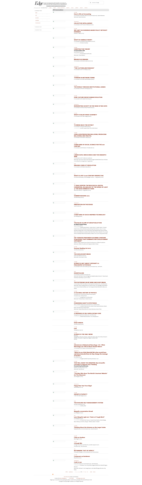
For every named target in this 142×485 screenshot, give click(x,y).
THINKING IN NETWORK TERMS (84, 78)
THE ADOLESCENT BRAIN (82, 254)
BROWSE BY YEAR (38, 26)
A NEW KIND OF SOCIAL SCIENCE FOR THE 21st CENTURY (89, 145)
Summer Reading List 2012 (82, 248)
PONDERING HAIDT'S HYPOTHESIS (85, 303)
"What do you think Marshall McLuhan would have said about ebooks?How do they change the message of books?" (91, 353)
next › (91, 471)
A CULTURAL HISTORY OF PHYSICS (85, 293)
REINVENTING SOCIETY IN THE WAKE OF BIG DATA (90, 106)
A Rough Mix (78, 443)
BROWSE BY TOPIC (38, 10)
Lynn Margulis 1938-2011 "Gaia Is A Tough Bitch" (89, 417)
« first (66, 471)
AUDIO (54, 7)
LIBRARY (76, 7)
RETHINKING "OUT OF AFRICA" (84, 450)
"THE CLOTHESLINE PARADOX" (84, 68)
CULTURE (75, 12)
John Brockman (67, 476)
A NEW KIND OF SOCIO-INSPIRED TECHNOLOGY (89, 215)
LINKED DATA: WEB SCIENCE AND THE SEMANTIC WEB (90, 155)
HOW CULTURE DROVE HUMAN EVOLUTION (88, 97)
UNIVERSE (75, 47)
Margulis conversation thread (83, 411)
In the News (71, 478)
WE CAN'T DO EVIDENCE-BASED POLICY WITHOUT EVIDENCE (90, 31)
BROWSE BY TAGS (38, 30)
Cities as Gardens (79, 437)
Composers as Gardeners (82, 456)
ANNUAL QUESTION (61, 7)
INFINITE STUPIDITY (80, 394)
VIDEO (50, 7)
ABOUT (81, 7)
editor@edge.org (63, 478)
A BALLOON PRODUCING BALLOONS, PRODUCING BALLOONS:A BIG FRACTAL (90, 135)
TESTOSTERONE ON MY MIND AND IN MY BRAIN (90, 282)
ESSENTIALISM (79, 273)
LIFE (74, 38)
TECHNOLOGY (76, 21)
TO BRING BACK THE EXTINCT (84, 125)
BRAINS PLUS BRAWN (81, 59)
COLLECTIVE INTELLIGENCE (83, 23)
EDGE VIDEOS (78, 323)
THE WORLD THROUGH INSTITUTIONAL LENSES (90, 87)
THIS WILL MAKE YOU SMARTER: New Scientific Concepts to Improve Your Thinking (89, 363)
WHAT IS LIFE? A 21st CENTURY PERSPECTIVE (89, 176)
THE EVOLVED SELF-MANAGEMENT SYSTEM (88, 403)
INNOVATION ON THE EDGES (83, 204)
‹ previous (71, 471)
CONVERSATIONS (44, 7)
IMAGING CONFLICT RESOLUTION (85, 165)
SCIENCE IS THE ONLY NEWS (83, 334)
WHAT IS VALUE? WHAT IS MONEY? (85, 115)
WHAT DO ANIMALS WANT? (83, 40)
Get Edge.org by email (80, 478)
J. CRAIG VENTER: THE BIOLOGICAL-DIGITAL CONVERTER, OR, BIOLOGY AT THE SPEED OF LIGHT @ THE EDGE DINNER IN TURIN (91, 187)
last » (94, 471)
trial (75, 328)
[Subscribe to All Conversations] (52, 474)
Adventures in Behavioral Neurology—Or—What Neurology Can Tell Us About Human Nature (89, 345)
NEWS (72, 7)
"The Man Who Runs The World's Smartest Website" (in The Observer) (90, 374)
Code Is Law (78, 462)
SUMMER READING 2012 (82, 196)
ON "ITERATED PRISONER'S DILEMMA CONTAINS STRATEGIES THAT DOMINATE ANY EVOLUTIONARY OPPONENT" (91, 239)
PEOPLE (86, 7)
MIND (75, 163)
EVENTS (67, 7)
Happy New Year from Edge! (83, 386)
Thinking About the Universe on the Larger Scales (90, 427)
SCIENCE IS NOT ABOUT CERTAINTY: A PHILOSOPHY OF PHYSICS (86, 264)
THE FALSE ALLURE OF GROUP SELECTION (88, 223)
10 (87, 471)
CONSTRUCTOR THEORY (82, 49)
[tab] (42, 11)
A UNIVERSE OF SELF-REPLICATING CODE (87, 313)
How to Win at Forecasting (82, 14)
